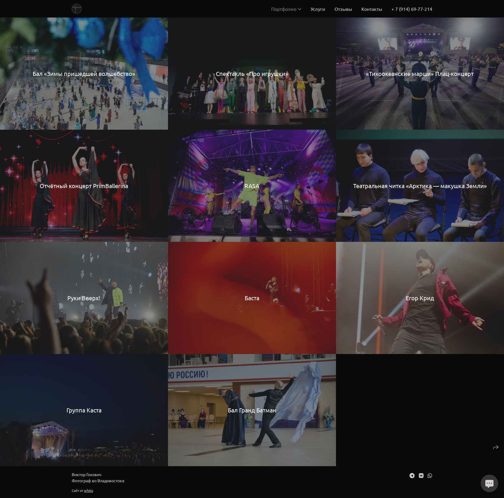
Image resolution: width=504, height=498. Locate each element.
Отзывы (343, 9)
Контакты (371, 9)
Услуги (318, 9)
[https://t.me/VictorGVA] (412, 475)
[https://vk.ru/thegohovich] (421, 475)
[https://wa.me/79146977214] (430, 475)
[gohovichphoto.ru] (77, 9)
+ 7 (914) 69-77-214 (411, 9)
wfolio (88, 490)
